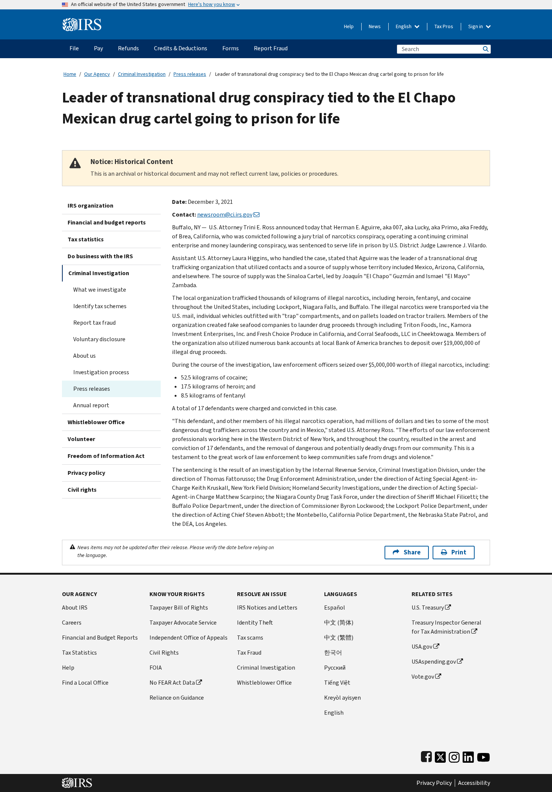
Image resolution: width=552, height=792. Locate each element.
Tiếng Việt (337, 683)
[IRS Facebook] (426, 755)
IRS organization (90, 205)
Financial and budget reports (107, 222)
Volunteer (81, 439)
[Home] (82, 21)
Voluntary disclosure (99, 339)
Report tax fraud (94, 323)
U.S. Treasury (428, 607)
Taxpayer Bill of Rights (178, 607)
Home (69, 74)
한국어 (333, 652)
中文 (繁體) (338, 637)
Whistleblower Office (96, 422)
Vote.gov (423, 677)
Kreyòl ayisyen (342, 698)
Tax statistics (86, 239)
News (375, 26)
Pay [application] (98, 48)
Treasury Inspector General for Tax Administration (446, 627)
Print (458, 552)
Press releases (189, 74)
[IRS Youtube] (483, 755)
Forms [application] (230, 48)
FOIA (155, 668)
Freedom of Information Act (106, 456)
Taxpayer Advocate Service (183, 622)
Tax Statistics (79, 652)
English (404, 26)
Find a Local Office (85, 683)
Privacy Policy (434, 783)
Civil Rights (164, 652)
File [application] (74, 48)
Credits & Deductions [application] (180, 48)
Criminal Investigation (142, 74)
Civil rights (82, 490)
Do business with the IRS (100, 256)
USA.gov (422, 646)
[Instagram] (454, 755)
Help (349, 26)
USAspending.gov (434, 662)
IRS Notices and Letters (267, 607)
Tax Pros (443, 26)
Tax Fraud (249, 652)
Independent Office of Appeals (188, 637)
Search (485, 49)
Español (334, 607)
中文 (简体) (338, 622)
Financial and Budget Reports (100, 637)
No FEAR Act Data (172, 683)
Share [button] (412, 552)
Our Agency (97, 74)
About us (84, 356)
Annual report (91, 405)
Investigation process (101, 372)
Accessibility (474, 783)
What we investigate (99, 290)
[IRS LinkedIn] (468, 755)
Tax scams (250, 637)
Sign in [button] (476, 26)
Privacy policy (86, 473)
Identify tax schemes (100, 306)
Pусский (334, 668)
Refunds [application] (128, 48)
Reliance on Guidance (176, 698)
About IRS (74, 607)
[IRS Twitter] (440, 755)
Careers (71, 622)
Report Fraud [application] (271, 48)
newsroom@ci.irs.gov (224, 214)
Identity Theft (255, 622)
